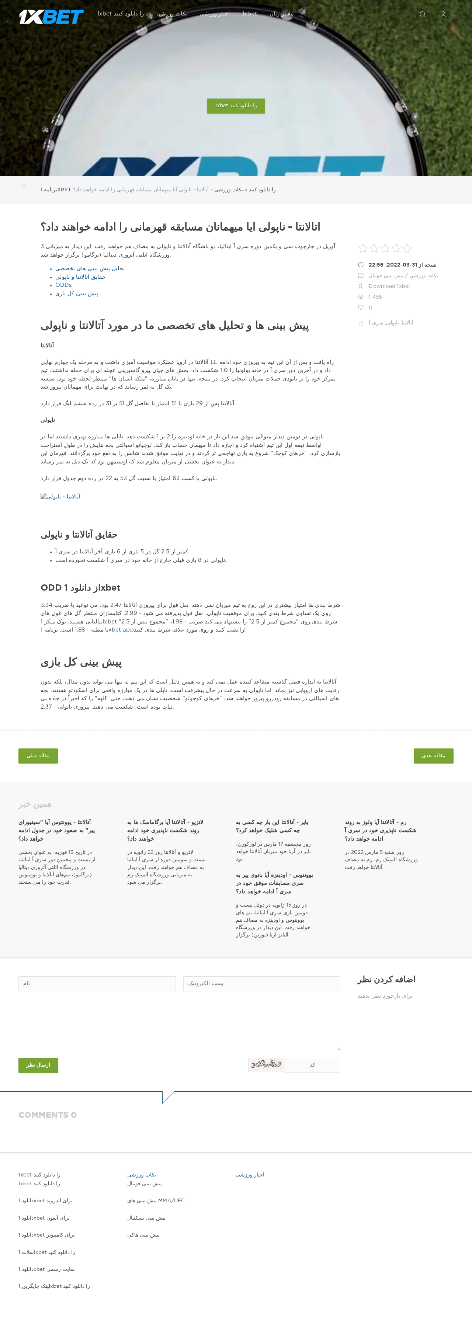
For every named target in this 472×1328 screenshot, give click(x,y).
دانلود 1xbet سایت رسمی (46, 1269)
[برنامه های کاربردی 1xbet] (51, 14)
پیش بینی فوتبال (386, 276)
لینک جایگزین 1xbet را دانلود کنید (54, 1286)
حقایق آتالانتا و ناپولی (80, 277)
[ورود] (443, 14)
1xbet (249, 13)
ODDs (63, 285)
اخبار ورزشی (214, 13)
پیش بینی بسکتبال (146, 1218)
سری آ (376, 323)
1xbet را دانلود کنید (120, 13)
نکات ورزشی (171, 13)
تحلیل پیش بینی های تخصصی (90, 268)
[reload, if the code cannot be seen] (266, 1065)
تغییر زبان (281, 13)
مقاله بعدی (433, 756)
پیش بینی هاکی (143, 1235)
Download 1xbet (389, 286)
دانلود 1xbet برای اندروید (45, 1201)
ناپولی (392, 323)
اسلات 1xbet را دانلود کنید (46, 1252)
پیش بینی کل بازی (76, 293)
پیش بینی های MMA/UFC (156, 1201)
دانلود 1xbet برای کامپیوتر (46, 1235)
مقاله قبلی (38, 756)
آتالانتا (407, 323)
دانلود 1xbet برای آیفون (44, 1218)
